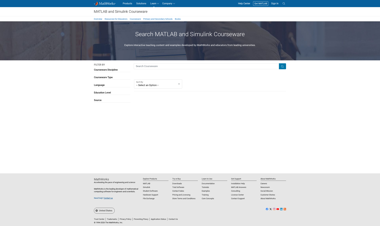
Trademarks (112, 219)
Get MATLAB (260, 3)
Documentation (208, 183)
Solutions (141, 3)
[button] (283, 3)
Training (205, 195)
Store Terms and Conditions (183, 198)
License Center (237, 195)
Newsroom (265, 187)
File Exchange (149, 198)
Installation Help (238, 183)
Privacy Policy (125, 219)
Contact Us (173, 219)
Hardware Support (150, 195)
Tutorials (205, 187)
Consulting (235, 191)
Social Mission (267, 191)
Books (178, 19)
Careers (264, 183)
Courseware (135, 19)
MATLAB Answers (238, 187)
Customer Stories (268, 195)
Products (127, 3)
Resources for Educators (116, 19)
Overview (98, 19)
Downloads (177, 183)
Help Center (244, 3)
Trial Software (178, 187)
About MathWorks (268, 198)
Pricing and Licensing (181, 195)
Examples (206, 191)
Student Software (150, 191)
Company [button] (167, 3)
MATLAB (146, 183)
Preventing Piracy (141, 219)
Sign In (274, 3)
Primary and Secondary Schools (157, 19)
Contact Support (238, 198)
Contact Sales (178, 191)
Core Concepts (208, 198)
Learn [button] (153, 3)
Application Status (158, 219)
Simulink (146, 187)
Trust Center (99, 219)
